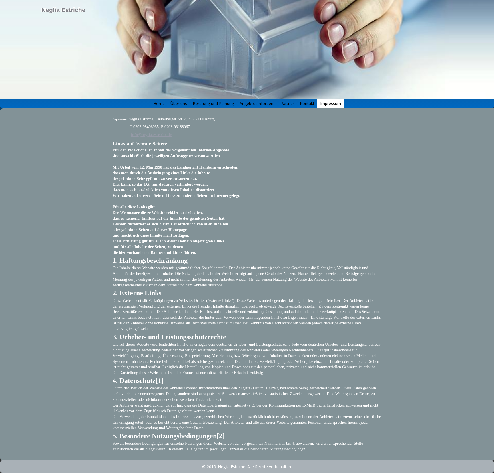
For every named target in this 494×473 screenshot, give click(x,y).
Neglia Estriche (63, 10)
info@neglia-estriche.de (151, 135)
